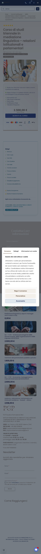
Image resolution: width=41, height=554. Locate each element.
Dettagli (16, 251)
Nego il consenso (20, 291)
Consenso (7, 251)
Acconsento (20, 301)
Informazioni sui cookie (29, 251)
